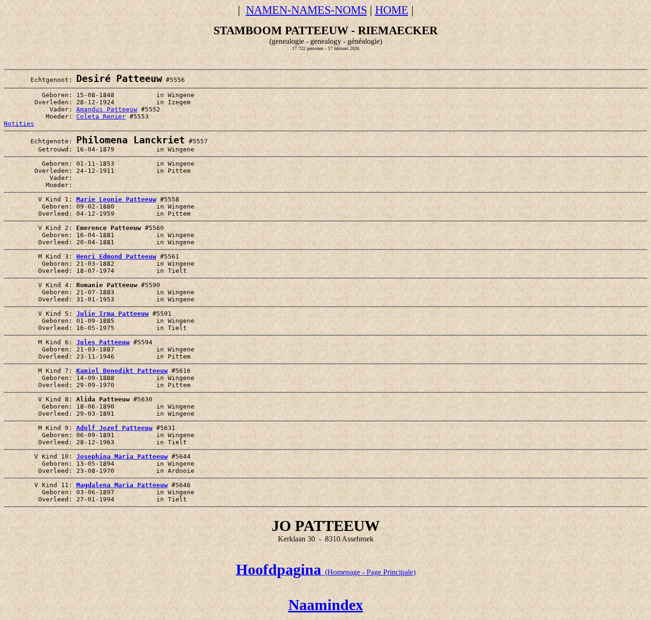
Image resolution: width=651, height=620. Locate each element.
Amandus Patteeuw (106, 109)
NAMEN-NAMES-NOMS (306, 10)
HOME (391, 10)
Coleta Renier (101, 116)
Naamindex (325, 604)
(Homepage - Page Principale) (326, 572)
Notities (19, 123)
